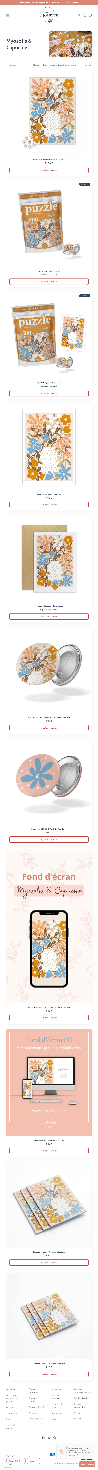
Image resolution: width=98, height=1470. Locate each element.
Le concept (10, 1389)
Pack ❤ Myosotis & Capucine (49, 271)
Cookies (77, 1413)
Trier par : (36, 65)
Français (32, 1461)
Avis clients (33, 1413)
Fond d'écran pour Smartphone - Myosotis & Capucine (49, 1007)
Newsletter (78, 1419)
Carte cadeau (11, 1413)
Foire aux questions (56, 1397)
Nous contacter (58, 1389)
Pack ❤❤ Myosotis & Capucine (49, 383)
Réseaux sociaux (35, 1419)
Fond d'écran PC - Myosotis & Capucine (49, 1140)
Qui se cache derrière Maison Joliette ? (12, 1398)
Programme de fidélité (35, 1399)
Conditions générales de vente (82, 1390)
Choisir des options (49, 616)
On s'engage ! (11, 1407)
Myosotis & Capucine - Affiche (49, 494)
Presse (54, 1419)
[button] (7, 15)
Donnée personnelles (79, 1405)
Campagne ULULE (36, 1407)
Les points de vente (57, 1405)
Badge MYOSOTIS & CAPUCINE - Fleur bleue (48, 829)
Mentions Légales (81, 1398)
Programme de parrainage (35, 1390)
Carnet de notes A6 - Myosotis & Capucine (49, 1364)
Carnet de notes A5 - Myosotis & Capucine (49, 1252)
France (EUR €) (14, 1461)
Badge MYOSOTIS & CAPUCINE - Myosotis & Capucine (49, 718)
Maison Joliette (63, 1463)
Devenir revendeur (59, 1413)
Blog (8, 1419)
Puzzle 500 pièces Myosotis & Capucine (49, 160)
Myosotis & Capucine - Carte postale (49, 606)
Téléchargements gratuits (13, 1426)
